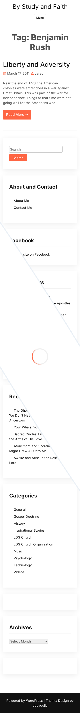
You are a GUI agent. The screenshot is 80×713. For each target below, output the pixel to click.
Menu (40, 17)
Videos (19, 572)
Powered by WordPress (25, 700)
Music (18, 551)
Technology (23, 565)
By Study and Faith (40, 6)
